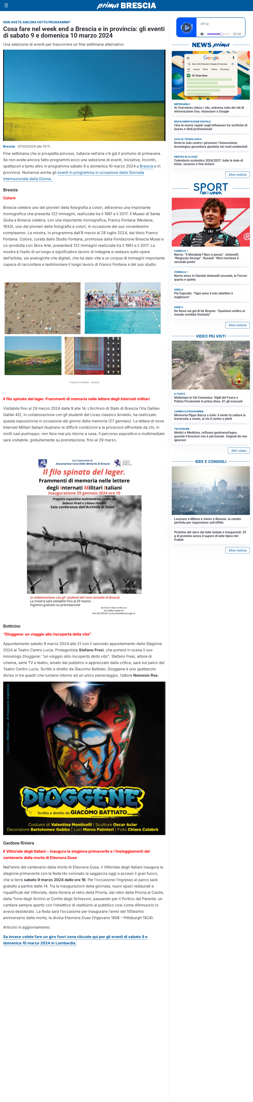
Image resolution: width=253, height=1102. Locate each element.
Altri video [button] (238, 451)
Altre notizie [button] (237, 175)
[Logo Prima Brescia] (126, 5)
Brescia (146, 166)
